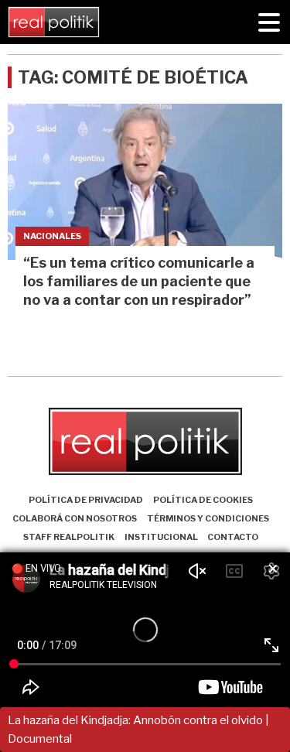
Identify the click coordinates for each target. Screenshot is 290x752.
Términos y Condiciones (208, 518)
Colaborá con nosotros (74, 518)
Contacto (232, 537)
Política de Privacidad (86, 499)
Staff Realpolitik (68, 537)
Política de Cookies (203, 499)
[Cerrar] (273, 569)
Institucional (161, 537)
